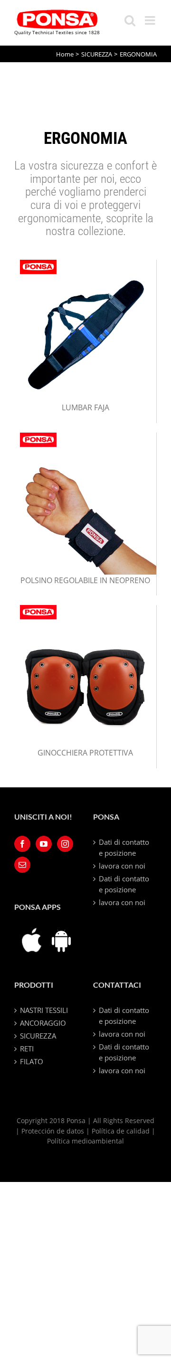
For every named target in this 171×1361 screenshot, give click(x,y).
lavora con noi (122, 865)
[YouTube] (44, 844)
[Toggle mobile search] (129, 20)
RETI (27, 1048)
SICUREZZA (38, 1035)
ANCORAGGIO (43, 1023)
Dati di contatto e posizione (124, 847)
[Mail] (22, 865)
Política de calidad (121, 1130)
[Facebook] (22, 844)
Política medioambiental (85, 1140)
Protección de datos (52, 1130)
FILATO (31, 1061)
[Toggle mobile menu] (151, 20)
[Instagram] (65, 844)
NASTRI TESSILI (44, 1010)
